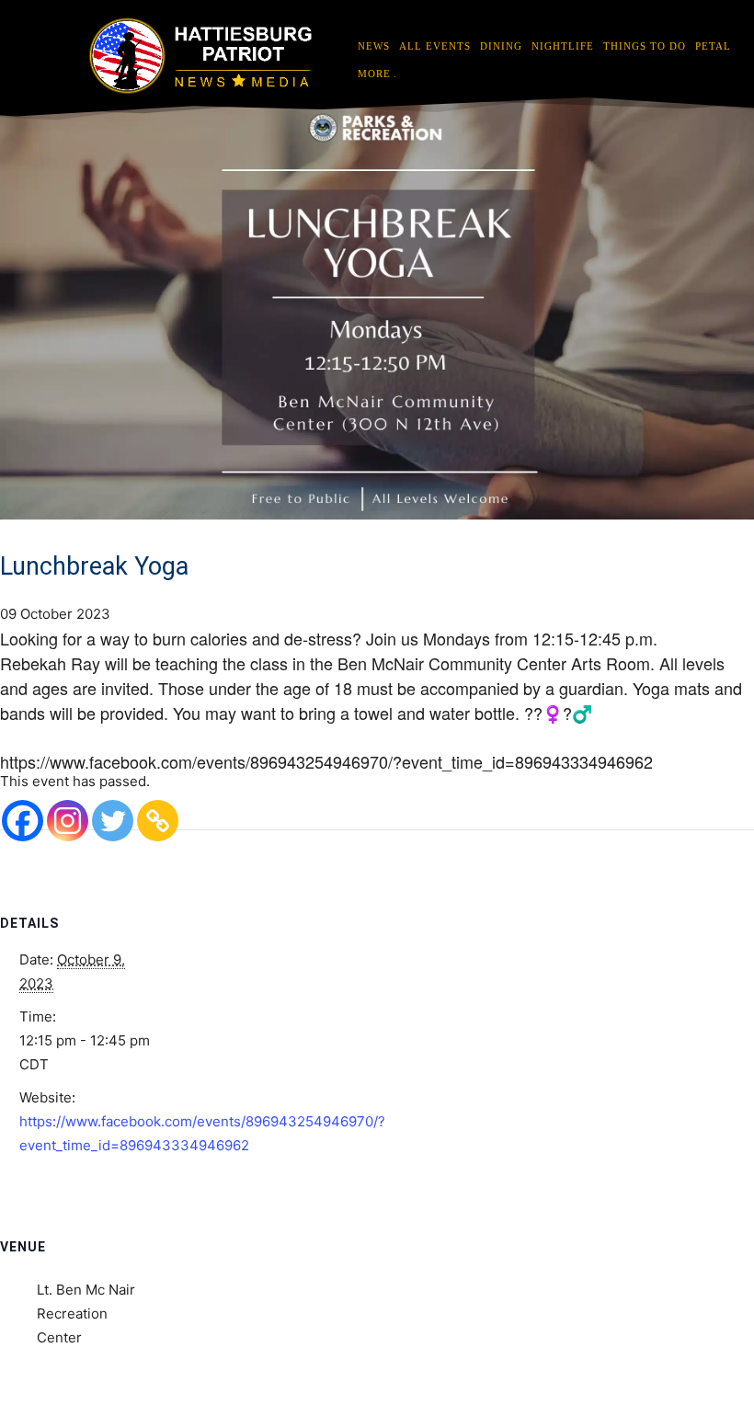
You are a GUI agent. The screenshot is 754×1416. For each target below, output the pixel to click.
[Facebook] (22, 820)
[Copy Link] (157, 820)
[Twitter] (112, 820)
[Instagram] (67, 820)
